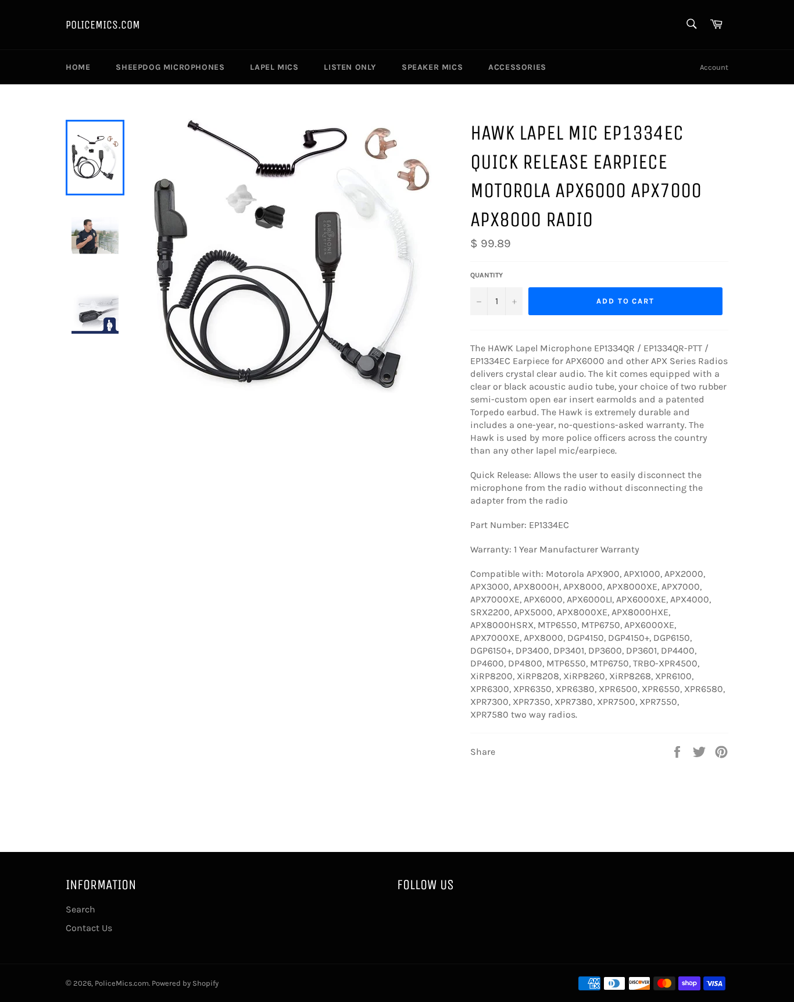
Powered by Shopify (185, 983)
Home (78, 67)
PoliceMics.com (103, 24)
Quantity (486, 275)
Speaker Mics (432, 67)
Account (714, 67)
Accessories (517, 67)
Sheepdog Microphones (170, 67)
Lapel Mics (274, 67)
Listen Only (350, 67)
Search (80, 909)
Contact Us (89, 927)
